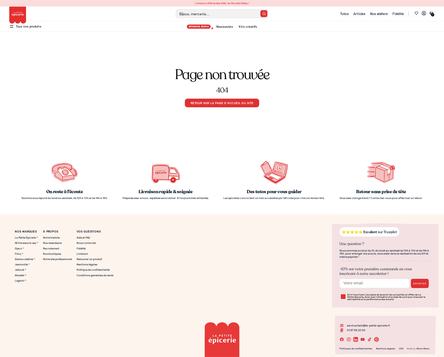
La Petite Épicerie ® (26, 237)
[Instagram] (348, 339)
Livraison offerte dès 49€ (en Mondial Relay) (222, 3)
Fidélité (398, 14)
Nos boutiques (52, 253)
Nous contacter (86, 242)
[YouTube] (362, 339)
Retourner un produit (89, 259)
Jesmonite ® (22, 264)
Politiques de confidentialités (355, 348)
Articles (359, 14)
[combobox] (222, 13)
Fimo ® (19, 253)
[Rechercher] (263, 13)
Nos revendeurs (52, 242)
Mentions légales (87, 264)
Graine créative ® (25, 259)
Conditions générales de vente (95, 275)
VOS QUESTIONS (89, 231)
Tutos (344, 14)
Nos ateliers (379, 14)
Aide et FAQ (83, 237)
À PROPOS (50, 231)
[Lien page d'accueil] (17, 15)
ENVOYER (419, 283)
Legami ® (20, 280)
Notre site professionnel (57, 259)
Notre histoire (51, 237)
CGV (401, 348)
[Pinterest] (376, 339)
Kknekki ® (20, 275)
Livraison (82, 253)
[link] (424, 14)
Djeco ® (19, 248)
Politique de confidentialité (93, 269)
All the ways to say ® (26, 242)
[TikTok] (369, 339)
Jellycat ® (20, 269)
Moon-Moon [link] (422, 348)
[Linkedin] (355, 339)
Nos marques (26, 231)
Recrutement (51, 248)
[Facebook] (341, 339)
